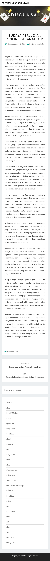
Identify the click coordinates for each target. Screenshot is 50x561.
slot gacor (10, 537)
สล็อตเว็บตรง (11, 470)
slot (8, 408)
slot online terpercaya (15, 485)
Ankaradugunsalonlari (15, 2)
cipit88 (9, 403)
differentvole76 (37, 44)
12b (7, 522)
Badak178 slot (12, 413)
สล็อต (8, 501)
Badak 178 (10, 418)
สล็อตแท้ (9, 491)
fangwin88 (10, 428)
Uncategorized (13, 351)
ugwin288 (10, 423)
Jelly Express (11, 480)
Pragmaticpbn (32, 556)
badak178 (10, 434)
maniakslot (11, 511)
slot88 (9, 439)
